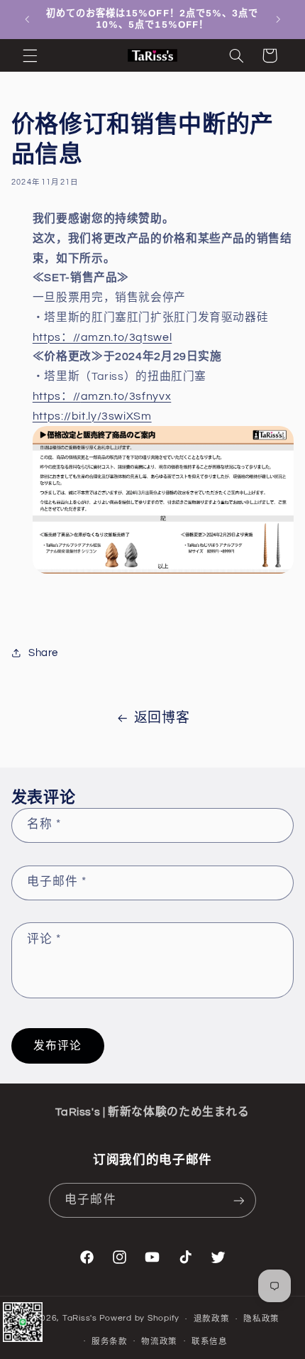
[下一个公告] (278, 19)
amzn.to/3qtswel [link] (102, 337)
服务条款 (110, 1342)
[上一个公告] (27, 19)
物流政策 (159, 1342)
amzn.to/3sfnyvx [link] (102, 396)
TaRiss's (79, 1319)
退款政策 (212, 1319)
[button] (29, 55)
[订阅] (238, 1200)
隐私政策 (261, 1319)
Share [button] (43, 653)
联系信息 (210, 1342)
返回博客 (162, 718)
